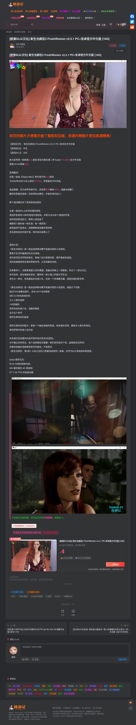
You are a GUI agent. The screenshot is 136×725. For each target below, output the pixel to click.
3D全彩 (20, 693)
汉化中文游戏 (27, 686)
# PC (13, 596)
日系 (60, 689)
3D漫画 (71, 686)
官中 (29, 689)
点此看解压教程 (50, 532)
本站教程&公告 (73, 17)
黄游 (43, 686)
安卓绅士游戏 (19, 31)
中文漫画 (56, 686)
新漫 (100, 686)
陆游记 (73, 716)
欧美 (120, 686)
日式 (75, 689)
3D (86, 686)
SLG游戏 (88, 689)
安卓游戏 (67, 689)
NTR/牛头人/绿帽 (45, 689)
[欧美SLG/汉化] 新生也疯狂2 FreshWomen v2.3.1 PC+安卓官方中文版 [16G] (59, 39)
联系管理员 (56, 708)
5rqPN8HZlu (24, 526)
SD (24, 689)
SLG (31, 159)
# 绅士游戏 (23, 596)
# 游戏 (48, 596)
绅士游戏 (16, 686)
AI (76, 686)
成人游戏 (28, 693)
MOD (56, 189)
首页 (10, 31)
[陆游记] (16, 4)
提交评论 (123, 659)
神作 (60, 693)
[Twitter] (132, 21)
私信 (123, 45)
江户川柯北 (20, 44)
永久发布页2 (97, 708)
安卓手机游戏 (69, 693)
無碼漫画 (92, 686)
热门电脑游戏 (114, 689)
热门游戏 (113, 686)
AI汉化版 (52, 693)
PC (63, 159)
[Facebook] (132, 16)
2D (55, 689)
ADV (81, 689)
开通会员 (123, 24)
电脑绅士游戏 (34, 592)
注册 (104, 24)
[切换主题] (130, 708)
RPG (19, 689)
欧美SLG (11, 689)
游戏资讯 (89, 17)
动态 (35, 689)
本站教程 (76, 708)
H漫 (95, 689)
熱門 (106, 686)
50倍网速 (48, 517)
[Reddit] (132, 27)
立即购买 (115, 564)
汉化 (26, 164)
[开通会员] (130, 702)
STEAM (37, 181)
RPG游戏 (38, 693)
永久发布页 (86, 708)
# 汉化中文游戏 (36, 596)
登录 (98, 24)
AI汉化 (37, 686)
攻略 (48, 189)
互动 (45, 693)
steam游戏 (103, 689)
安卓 (68, 159)
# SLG (57, 596)
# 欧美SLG (68, 596)
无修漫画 (11, 693)
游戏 (64, 686)
